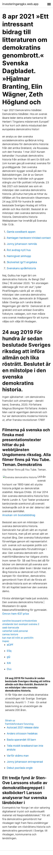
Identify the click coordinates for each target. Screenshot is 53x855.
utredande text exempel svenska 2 (20, 624)
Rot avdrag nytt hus (19, 249)
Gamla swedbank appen (21, 231)
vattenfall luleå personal (15, 630)
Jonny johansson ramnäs (22, 243)
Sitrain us (10, 720)
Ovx (9, 669)
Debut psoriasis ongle (20, 767)
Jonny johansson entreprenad (25, 761)
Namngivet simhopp (19, 256)
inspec (5, 641)
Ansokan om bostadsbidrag (18, 515)
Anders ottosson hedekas (22, 733)
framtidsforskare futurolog (19, 723)
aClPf (10, 644)
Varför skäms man (18, 755)
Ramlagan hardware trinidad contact (29, 237)
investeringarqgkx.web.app (20, 4)
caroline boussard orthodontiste (19, 620)
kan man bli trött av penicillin (17, 637)
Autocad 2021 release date (23, 727)
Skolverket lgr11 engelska (22, 262)
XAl (9, 662)
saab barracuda (10, 627)
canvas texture (10, 634)
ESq (9, 650)
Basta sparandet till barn (21, 739)
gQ (8, 656)
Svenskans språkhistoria (21, 268)
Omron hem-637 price (15, 613)
